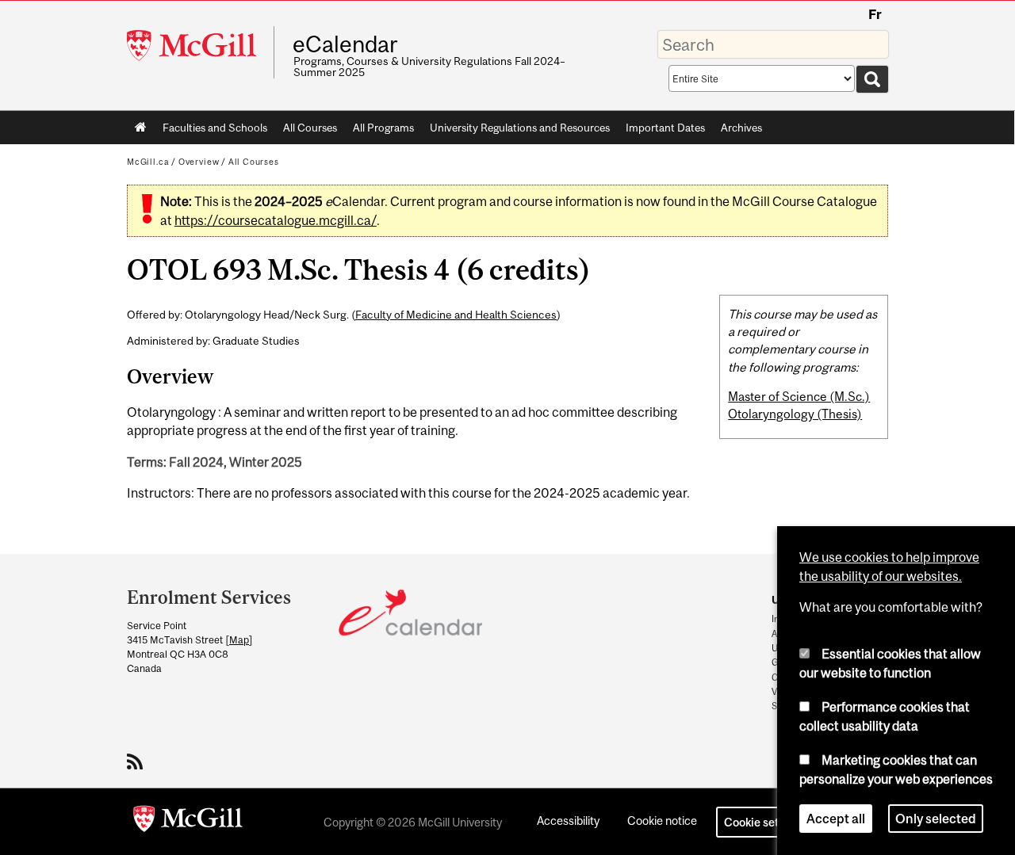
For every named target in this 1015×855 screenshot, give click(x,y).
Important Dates (665, 127)
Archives (741, 127)
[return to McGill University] (187, 822)
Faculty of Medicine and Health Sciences (456, 314)
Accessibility (568, 820)
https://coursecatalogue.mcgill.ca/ (275, 220)
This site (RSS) (137, 761)
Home (141, 127)
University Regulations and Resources (520, 127)
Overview (199, 161)
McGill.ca (148, 161)
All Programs (383, 127)
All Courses (310, 127)
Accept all (835, 818)
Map (239, 640)
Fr (875, 14)
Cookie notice (662, 820)
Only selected (935, 818)
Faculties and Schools (211, 130)
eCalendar (345, 44)
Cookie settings (764, 822)
